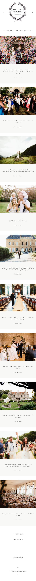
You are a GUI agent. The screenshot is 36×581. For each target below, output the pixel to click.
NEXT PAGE (17, 539)
